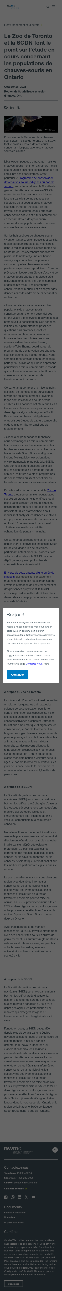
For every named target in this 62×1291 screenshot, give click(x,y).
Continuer (17, 674)
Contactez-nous (34, 663)
